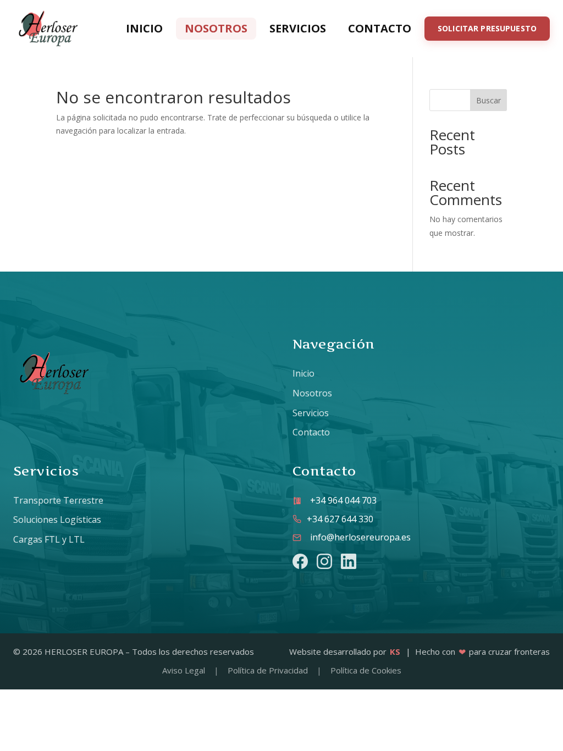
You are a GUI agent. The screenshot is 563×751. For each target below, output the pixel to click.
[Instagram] (324, 561)
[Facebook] (300, 561)
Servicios (297, 28)
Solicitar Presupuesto (487, 28)
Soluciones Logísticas (57, 519)
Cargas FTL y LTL (49, 539)
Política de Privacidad (268, 670)
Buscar (488, 100)
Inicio (144, 28)
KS (395, 651)
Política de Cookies (365, 670)
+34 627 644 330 (340, 519)
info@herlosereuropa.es (360, 537)
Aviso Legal (183, 670)
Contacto (379, 28)
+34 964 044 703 (343, 500)
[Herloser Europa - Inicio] (48, 28)
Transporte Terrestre (58, 500)
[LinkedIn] (348, 561)
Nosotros (216, 28)
